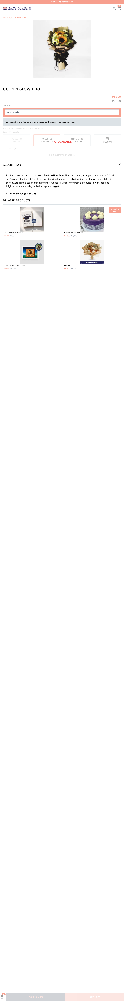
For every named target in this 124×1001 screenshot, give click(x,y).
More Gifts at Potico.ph (62, 1)
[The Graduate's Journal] (32, 222)
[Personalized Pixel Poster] (32, 255)
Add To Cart (36, 996)
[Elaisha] (92, 255)
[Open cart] (119, 8)
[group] (62, 49)
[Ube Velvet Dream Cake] (92, 222)
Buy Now (95, 996)
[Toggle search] (114, 8)
